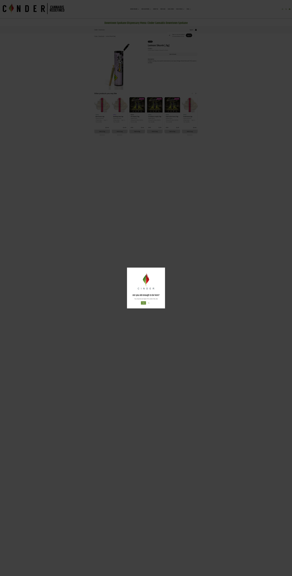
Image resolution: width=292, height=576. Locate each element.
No (149, 303)
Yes (143, 303)
